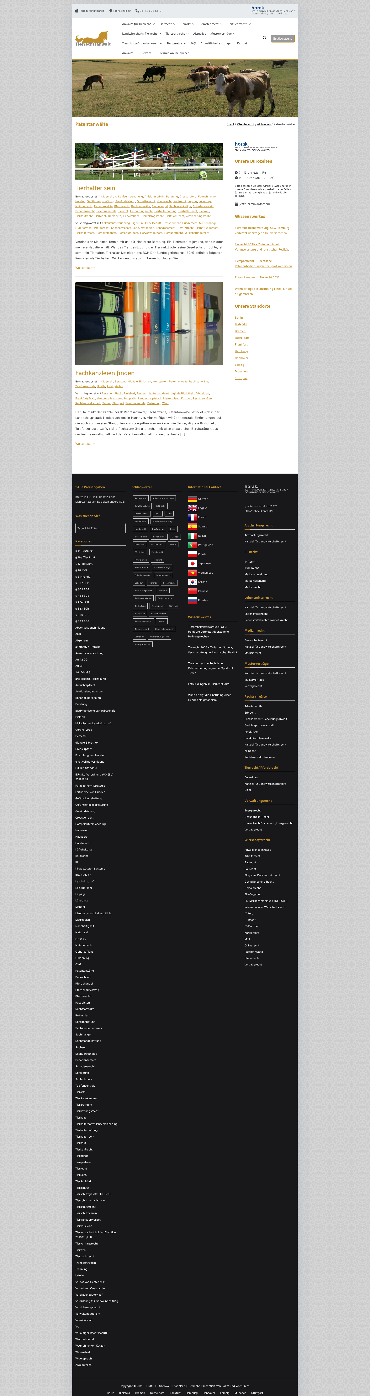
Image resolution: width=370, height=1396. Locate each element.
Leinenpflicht (83, 887)
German (203, 498)
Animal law (251, 777)
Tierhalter (81, 1117)
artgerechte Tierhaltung (90, 678)
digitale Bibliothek (139, 381)
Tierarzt (185, 24)
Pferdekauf (140, 552)
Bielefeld (129, 393)
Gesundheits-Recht (257, 816)
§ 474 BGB (82, 602)
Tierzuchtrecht (237, 24)
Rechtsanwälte (140, 206)
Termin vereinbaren (93, 10)
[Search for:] (100, 528)
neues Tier (140, 544)
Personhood (83, 977)
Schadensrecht (85, 211)
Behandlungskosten (88, 697)
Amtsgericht (141, 498)
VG (77, 1326)
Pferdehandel (84, 983)
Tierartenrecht (209, 24)
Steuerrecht (252, 958)
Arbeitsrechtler (254, 706)
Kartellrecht (252, 932)
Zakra (225, 1386)
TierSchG (81, 1174)
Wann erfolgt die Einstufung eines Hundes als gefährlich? (263, 291)
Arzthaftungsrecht (256, 535)
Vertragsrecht (253, 686)
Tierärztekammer (86, 1098)
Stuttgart (118, 403)
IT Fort (249, 913)
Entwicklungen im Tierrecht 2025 (257, 277)
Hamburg (103, 398)
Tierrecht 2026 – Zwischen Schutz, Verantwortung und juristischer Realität (262, 247)
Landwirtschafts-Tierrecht (139, 33)
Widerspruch (83, 1358)
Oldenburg (82, 958)
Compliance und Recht (259, 881)
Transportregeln (85, 1262)
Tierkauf (204, 211)
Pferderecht (122, 206)
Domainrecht (253, 888)
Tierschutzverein (86, 1213)
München (185, 398)
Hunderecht (164, 201)
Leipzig (192, 201)
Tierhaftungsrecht (141, 211)
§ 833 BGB (82, 621)
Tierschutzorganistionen (90, 1200)
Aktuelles (199, 33)
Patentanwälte (103, 206)
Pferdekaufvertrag (87, 989)
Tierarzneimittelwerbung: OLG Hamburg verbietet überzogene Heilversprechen (262, 230)
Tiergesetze (174, 43)
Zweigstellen (115, 386)
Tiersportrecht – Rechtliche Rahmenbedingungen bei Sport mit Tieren (263, 263)
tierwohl (161, 621)
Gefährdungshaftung (100, 201)
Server (106, 403)
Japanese (204, 563)
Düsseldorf (202, 393)
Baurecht (250, 862)
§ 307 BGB (82, 583)
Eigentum (138, 223)
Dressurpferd (188, 196)
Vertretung (154, 403)
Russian (202, 600)
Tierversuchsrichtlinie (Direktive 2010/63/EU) (95, 1235)
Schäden (139, 583)
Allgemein (107, 196)
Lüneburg (205, 201)
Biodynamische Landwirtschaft (95, 710)
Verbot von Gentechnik (90, 1282)
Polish (202, 554)
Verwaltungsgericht (87, 1313)
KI (76, 862)
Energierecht (253, 810)
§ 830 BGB (82, 614)
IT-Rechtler (252, 926)
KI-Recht (250, 750)
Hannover (116, 398)
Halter (158, 513)
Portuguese (205, 544)
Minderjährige (208, 223)
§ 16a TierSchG (85, 557)
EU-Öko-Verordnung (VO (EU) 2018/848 (94, 777)
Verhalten (139, 637)
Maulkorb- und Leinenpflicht (93, 913)
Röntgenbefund (85, 1021)
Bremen (141, 393)
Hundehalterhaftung (162, 521)
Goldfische (161, 506)
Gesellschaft (153, 223)
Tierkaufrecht (84, 215)
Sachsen (80, 1047)
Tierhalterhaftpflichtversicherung (96, 1123)
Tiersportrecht (175, 33)
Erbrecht (250, 712)
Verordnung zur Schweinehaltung (96, 1301)
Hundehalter (141, 521)
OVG (78, 964)
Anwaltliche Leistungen (216, 43)
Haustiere (81, 836)
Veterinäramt (83, 1320)
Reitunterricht (141, 567)
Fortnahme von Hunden (90, 792)
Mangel (80, 906)
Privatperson (141, 560)
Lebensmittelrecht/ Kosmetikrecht (266, 620)
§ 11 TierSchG (84, 551)
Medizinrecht (253, 653)
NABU (248, 790)
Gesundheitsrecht (256, 640)
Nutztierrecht (83, 206)
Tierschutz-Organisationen (140, 43)
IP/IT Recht (252, 568)
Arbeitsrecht (252, 856)
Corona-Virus (83, 729)
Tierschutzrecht (128, 232)
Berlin (118, 393)
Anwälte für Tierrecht (136, 24)
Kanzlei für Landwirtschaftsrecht (265, 541)
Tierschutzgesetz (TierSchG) (93, 1194)
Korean (202, 581)
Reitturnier (82, 1015)
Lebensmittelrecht (256, 613)
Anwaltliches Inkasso (258, 849)
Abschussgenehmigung (90, 627)
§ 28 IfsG (81, 570)
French (202, 517)
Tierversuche (131, 215)
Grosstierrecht (146, 201)
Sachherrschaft (121, 227)
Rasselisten (82, 1002)
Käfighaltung (83, 849)
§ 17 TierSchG (84, 563)
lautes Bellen (141, 537)
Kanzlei (242, 43)
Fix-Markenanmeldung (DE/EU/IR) (266, 900)
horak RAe (251, 731)
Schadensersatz (203, 206)
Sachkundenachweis (88, 1028)
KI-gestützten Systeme (90, 868)
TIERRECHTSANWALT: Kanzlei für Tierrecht (172, 1386)
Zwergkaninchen (143, 644)
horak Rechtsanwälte (258, 738)
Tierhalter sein (95, 188)
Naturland (81, 932)
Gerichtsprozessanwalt (259, 725)
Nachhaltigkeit (84, 926)
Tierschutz (114, 215)
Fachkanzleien (123, 10)
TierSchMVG (83, 1181)
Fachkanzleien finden (105, 373)
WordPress (242, 1386)
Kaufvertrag (158, 529)
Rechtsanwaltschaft (88, 403)
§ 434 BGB (82, 595)
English (202, 508)
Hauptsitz (130, 398)
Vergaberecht (253, 829)
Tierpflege (82, 1155)
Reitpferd (157, 560)
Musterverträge (221, 33)
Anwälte (127, 53)
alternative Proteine (87, 646)
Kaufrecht (179, 201)
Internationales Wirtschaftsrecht (265, 907)
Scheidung (82, 1072)
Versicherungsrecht (198, 215)
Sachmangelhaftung (88, 1040)
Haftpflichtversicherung (90, 823)
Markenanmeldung (256, 574)
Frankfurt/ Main (85, 398)
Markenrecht (253, 587)
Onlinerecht (252, 945)
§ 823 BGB (82, 608)
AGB (121, 501)
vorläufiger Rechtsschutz (91, 1332)
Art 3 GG (80, 665)
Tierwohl (80, 1250)
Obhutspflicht (84, 951)
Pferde (173, 544)
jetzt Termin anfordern (254, 204)
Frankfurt (241, 344)
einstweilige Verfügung (90, 761)
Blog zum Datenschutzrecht (262, 875)
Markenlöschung (255, 580)
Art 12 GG (81, 659)
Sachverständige (180, 206)
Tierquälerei (83, 1162)
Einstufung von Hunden (90, 755)
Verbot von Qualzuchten (91, 1288)
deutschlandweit (158, 393)
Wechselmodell (84, 1339)
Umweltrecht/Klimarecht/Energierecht (269, 823)
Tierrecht (165, 24)
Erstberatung (283, 38)
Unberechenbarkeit (164, 629)
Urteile (101, 386)
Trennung (81, 1269)
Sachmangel (160, 206)
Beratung (172, 196)
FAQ (193, 43)
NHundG (80, 938)
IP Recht (250, 561)
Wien (165, 403)
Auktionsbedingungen (89, 691)
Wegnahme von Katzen (90, 1345)
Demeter (80, 736)
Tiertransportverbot (88, 1219)
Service (146, 53)
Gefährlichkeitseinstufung (91, 804)
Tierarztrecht (185, 227)
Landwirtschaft (85, 881)
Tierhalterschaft (106, 232)
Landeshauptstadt (150, 398)
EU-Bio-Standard (86, 768)
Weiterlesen (83, 268)
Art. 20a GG (82, 672)
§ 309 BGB (82, 589)
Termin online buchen (174, 53)
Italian (202, 535)
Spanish (203, 526)
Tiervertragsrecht (152, 215)
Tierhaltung (140, 606)
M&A (247, 939)
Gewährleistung (125, 201)
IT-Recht (250, 919)
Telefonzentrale (106, 211)
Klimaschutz (83, 875)
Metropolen (160, 381)
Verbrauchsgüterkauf (89, 1294)
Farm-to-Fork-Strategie (90, 785)
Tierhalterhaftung (165, 211)
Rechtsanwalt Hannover (260, 757)
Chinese (203, 591)
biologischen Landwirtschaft (93, 723)
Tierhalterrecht (187, 211)
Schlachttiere (83, 1079)
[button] (153, 24)
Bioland (80, 717)
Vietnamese (205, 572)
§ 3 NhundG (83, 576)
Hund (169, 513)
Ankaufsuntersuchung (129, 196)
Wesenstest (82, 1352)
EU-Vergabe (252, 894)
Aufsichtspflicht (155, 196)
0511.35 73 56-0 (150, 10)
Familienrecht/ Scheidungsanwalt (266, 718)
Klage (173, 529)
